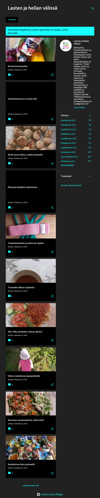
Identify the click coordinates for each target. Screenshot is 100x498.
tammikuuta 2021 (69, 147)
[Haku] (92, 8)
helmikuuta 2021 (68, 143)
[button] (52, 75)
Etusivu (12, 20)
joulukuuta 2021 (68, 120)
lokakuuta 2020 (68, 161)
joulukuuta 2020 (68, 152)
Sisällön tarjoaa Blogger (51, 494)
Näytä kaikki (13, 33)
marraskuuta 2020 (69, 157)
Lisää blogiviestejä (31, 485)
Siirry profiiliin (79, 107)
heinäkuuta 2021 (68, 125)
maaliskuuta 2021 (69, 138)
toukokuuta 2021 (68, 129)
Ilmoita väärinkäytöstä (71, 185)
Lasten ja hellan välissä (32, 8)
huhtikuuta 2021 (68, 134)
